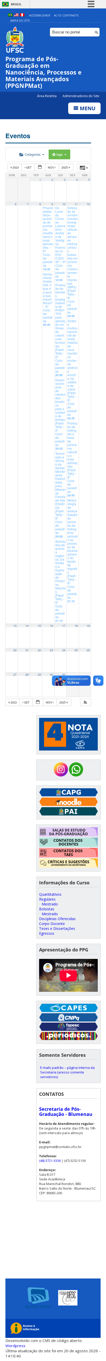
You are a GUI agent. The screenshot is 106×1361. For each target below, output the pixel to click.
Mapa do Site (20, 20)
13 (14, 626)
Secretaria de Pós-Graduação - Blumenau (65, 1111)
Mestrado (50, 904)
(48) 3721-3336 (50, 1160)
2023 (16, 167)
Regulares (47, 899)
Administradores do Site (81, 96)
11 (76, 204)
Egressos (46, 933)
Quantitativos (50, 894)
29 (39, 675)
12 (88, 204)
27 (14, 675)
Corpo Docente (52, 923)
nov (51, 167)
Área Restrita (47, 96)
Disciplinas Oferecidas (57, 918)
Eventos (17, 135)
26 (88, 650)
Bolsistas (46, 908)
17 (63, 626)
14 (27, 626)
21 (27, 650)
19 (88, 626)
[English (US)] (16, 15)
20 (14, 650)
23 (51, 650)
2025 (64, 167)
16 (51, 626)
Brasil (16, 4)
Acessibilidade (39, 15)
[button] (85, 702)
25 (76, 650)
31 (63, 675)
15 (39, 626)
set (28, 167)
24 (63, 650)
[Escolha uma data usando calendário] (39, 167)
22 (39, 650)
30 (51, 675)
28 (27, 675)
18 (76, 626)
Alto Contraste (66, 15)
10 (63, 204)
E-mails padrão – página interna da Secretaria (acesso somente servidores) (67, 1072)
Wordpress (15, 1345)
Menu (86, 108)
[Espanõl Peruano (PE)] (22, 15)
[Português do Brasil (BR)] (10, 15)
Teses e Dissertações (57, 928)
